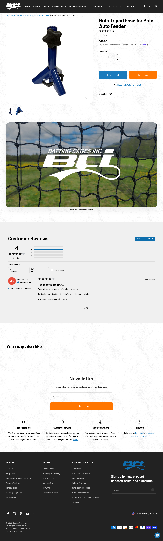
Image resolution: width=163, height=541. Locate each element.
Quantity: (103, 51)
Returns (46, 487)
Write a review (145, 239)
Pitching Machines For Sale (16, 526)
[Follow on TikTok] (34, 513)
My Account (48, 478)
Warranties (48, 483)
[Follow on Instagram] (14, 513)
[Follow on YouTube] (27, 513)
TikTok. (144, 436)
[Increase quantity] (114, 57)
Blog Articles (78, 478)
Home (8, 15)
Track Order (48, 468)
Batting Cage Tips (14, 492)
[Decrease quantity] (103, 57)
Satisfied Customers (81, 487)
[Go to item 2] (20, 111)
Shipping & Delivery (51, 473)
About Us (76, 468)
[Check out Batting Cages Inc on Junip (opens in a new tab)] (86, 308)
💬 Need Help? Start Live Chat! (128, 85)
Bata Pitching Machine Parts (39, 15)
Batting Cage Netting (53, 6)
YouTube (134, 436)
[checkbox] (60, 270)
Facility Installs (115, 6)
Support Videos (13, 483)
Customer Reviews (80, 492)
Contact (9, 468)
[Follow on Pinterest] (21, 513)
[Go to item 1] (10, 111)
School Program (79, 483)
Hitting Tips (11, 487)
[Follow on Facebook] (8, 513)
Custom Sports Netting (20, 528)
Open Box (129, 6)
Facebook (139, 433)
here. (75, 439)
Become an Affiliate (81, 473)
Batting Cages (31, 6)
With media (59, 270)
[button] (106, 30)
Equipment (97, 6)
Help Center (11, 473)
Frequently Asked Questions (18, 478)
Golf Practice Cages (14, 531)
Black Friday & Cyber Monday (85, 497)
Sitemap (75, 502)
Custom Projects (50, 492)
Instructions (11, 497)
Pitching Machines (77, 6)
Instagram (149, 433)
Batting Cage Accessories (20, 15)
